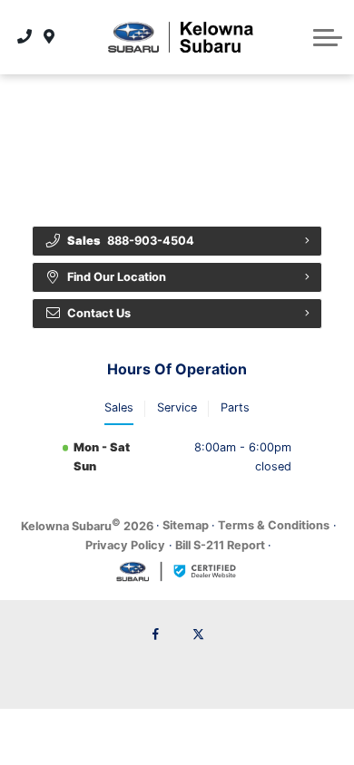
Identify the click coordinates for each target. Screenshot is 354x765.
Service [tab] (177, 407)
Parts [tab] (235, 407)
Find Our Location (116, 277)
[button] (327, 37)
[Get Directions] (49, 37)
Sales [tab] (118, 407)
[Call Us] (25, 37)
